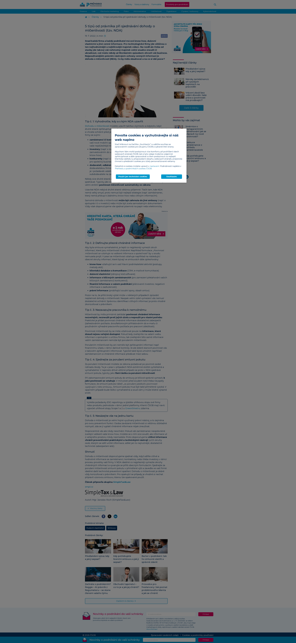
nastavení (154, 166)
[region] (149, 156)
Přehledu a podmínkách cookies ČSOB (133, 168)
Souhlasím (171, 176)
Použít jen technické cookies (132, 176)
